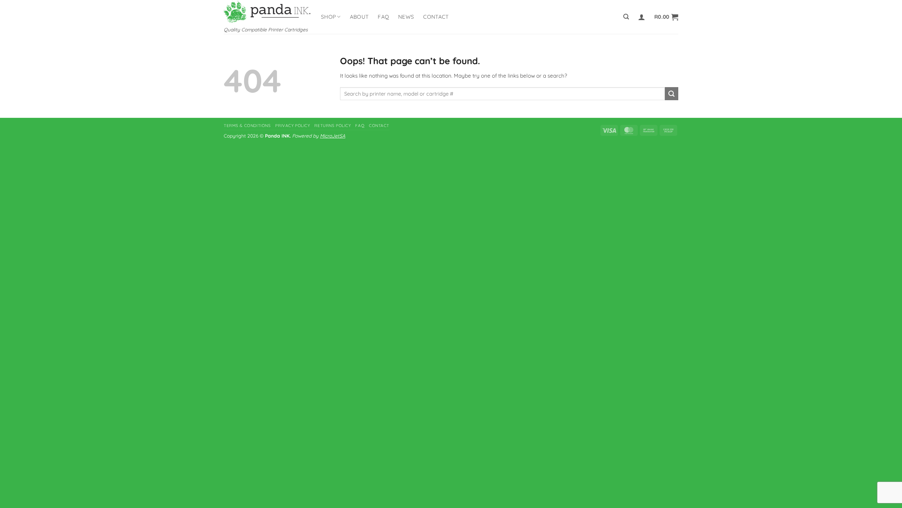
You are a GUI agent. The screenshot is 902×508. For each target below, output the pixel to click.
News (406, 16)
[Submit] (671, 93)
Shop (328, 16)
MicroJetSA (332, 136)
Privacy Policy (292, 125)
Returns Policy (332, 125)
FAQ (383, 16)
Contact (436, 16)
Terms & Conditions (247, 125)
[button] (626, 17)
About (359, 16)
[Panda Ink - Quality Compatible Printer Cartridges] (267, 11)
